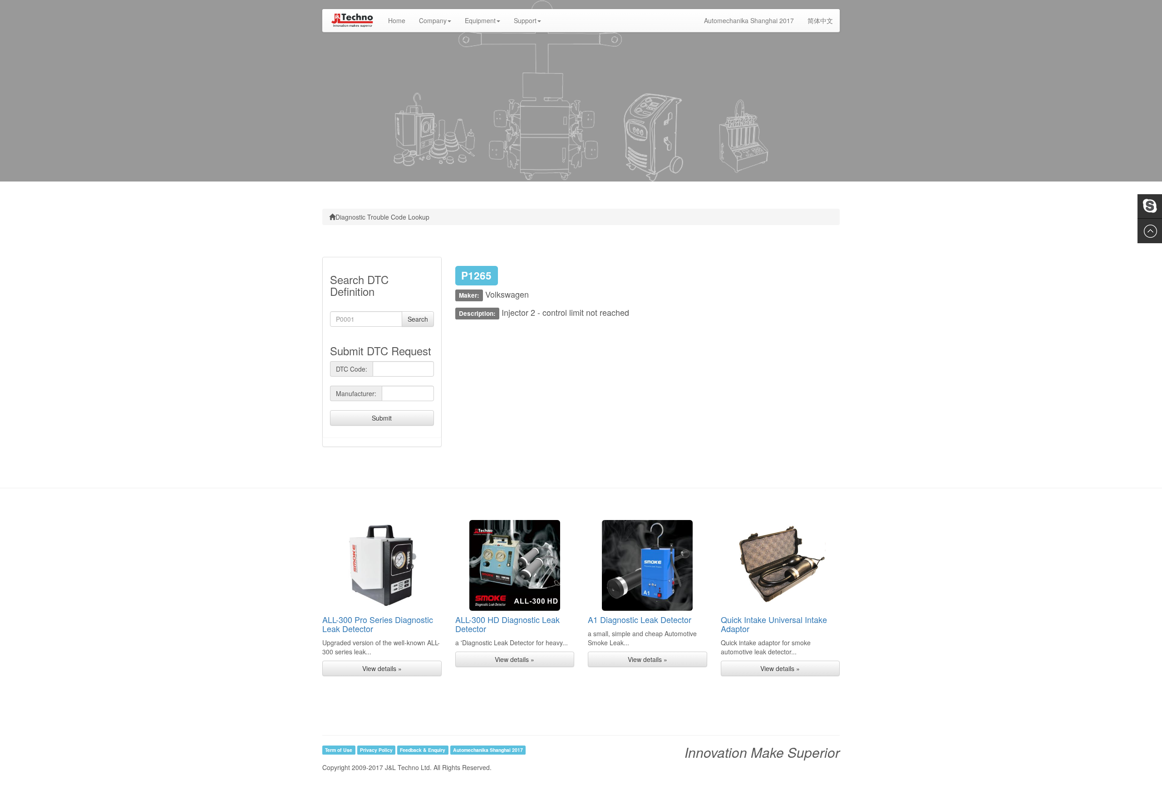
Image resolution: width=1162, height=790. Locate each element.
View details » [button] (382, 668)
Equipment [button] (480, 20)
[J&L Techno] (351, 20)
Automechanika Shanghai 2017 (749, 20)
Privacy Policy (376, 749)
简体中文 (820, 20)
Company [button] (433, 20)
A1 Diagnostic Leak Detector (639, 619)
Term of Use (338, 749)
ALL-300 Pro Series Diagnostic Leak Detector (377, 623)
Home (400, 20)
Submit (382, 417)
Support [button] (525, 20)
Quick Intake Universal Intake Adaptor (774, 623)
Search (418, 319)
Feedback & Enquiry (422, 749)
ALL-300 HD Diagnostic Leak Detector (507, 623)
